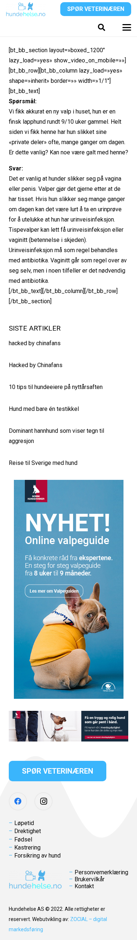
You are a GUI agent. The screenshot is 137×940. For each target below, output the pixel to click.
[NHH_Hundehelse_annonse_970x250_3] (68, 726)
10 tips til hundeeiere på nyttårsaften (56, 387)
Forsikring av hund (37, 855)
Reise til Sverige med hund (43, 462)
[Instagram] (43, 801)
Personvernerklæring (101, 872)
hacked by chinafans (35, 343)
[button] (102, 27)
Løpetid (24, 823)
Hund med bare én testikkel (44, 408)
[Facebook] (18, 801)
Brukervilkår (89, 879)
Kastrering (27, 847)
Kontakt (84, 886)
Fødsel (23, 839)
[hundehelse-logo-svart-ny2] (26, 9)
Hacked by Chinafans (35, 365)
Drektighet (27, 831)
